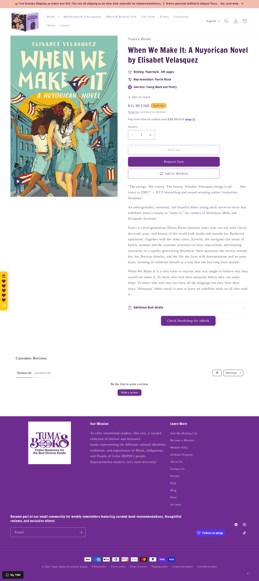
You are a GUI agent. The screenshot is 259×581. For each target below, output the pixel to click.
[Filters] (217, 373)
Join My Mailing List (183, 433)
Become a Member (182, 440)
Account (175, 504)
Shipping (133, 111)
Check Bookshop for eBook (188, 321)
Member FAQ (179, 447)
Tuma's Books (58, 566)
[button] (53, 16)
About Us (176, 461)
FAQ (173, 483)
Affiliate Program (181, 454)
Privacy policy (118, 566)
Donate (175, 475)
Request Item (174, 162)
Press (173, 497)
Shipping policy (159, 566)
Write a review (129, 392)
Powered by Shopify (77, 566)
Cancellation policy (207, 566)
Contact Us (177, 468)
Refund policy (99, 566)
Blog (173, 490)
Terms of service (138, 566)
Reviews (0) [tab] (24, 372)
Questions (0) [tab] (43, 372)
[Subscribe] (80, 532)
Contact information (182, 566)
